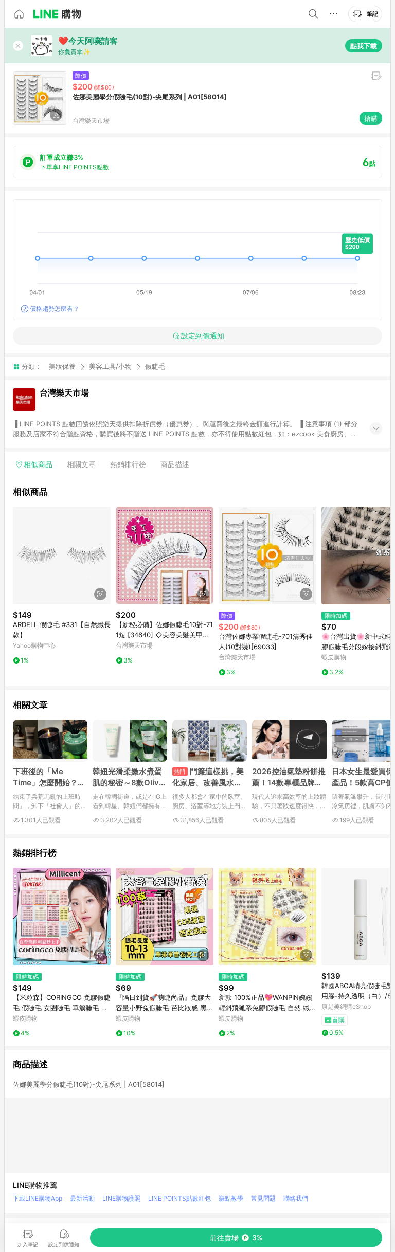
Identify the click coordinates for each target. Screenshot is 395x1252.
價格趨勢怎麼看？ (54, 308)
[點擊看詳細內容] (62, 555)
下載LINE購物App (37, 1198)
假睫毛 (155, 366)
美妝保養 (62, 366)
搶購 (371, 118)
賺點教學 (231, 1198)
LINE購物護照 (121, 1198)
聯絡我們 (295, 1198)
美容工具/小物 (110, 366)
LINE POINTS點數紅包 (179, 1198)
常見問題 (263, 1198)
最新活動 (82, 1198)
